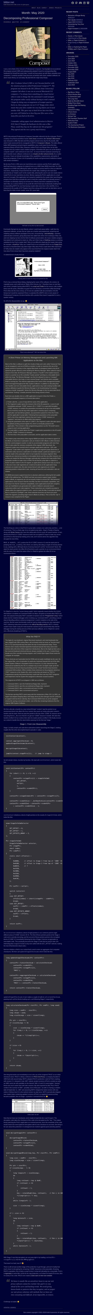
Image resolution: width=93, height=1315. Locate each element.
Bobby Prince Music (74, 103)
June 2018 (71, 85)
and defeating (49, 233)
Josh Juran (32, 138)
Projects (58, 7)
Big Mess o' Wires (73, 92)
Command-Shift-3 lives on (39, 699)
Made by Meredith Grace (76, 101)
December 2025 (73, 56)
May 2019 (71, 78)
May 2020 (71, 74)
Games (45, 8)
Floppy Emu (58, 244)
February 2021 (72, 65)
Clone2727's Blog (73, 109)
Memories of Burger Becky (76, 15)
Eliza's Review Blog (74, 94)
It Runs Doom (72, 112)
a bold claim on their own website (41, 1275)
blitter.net (9, 2)
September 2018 (73, 82)
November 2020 (73, 69)
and (38, 286)
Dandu (70, 36)
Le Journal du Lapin (74, 96)
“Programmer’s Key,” (51, 616)
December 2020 (73, 67)
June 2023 (71, 61)
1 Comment (25, 22)
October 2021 (72, 63)
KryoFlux (16, 244)
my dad (47, 69)
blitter (16, 22)
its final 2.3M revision (53, 138)
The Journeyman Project (76, 125)
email (35, 286)
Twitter (42, 286)
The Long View (73, 99)
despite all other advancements (43, 154)
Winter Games (15, 532)
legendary (8, 1273)
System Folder (72, 123)
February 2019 (72, 80)
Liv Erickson (72, 114)
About (34, 7)
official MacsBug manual (40, 624)
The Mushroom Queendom (76, 127)
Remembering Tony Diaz (76, 24)
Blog (39, 7)
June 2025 (71, 58)
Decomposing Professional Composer (28, 18)
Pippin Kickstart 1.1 (74, 28)
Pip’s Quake (72, 20)
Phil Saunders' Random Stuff (77, 118)
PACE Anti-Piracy (39, 1077)
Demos (51, 7)
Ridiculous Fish (73, 120)
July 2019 (71, 76)
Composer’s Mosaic (43, 143)
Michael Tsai (72, 116)
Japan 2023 (72, 22)
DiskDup (47, 240)
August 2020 (72, 72)
